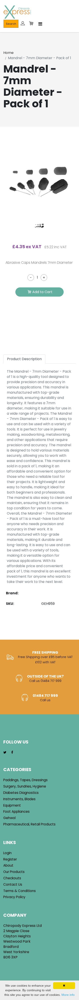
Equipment (12, 805)
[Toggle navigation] (40, 24)
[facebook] (12, 752)
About (8, 865)
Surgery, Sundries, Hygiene (24, 786)
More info (68, 994)
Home (8, 52)
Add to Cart (42, 291)
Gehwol (9, 818)
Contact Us (12, 884)
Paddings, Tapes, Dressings (25, 780)
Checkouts (12, 878)
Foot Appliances (16, 811)
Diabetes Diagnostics (21, 792)
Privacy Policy (14, 897)
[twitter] (4, 752)
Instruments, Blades (19, 799)
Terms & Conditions (19, 890)
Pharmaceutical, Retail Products (29, 824)
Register (10, 859)
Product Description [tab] (24, 358)
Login (7, 853)
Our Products (14, 871)
